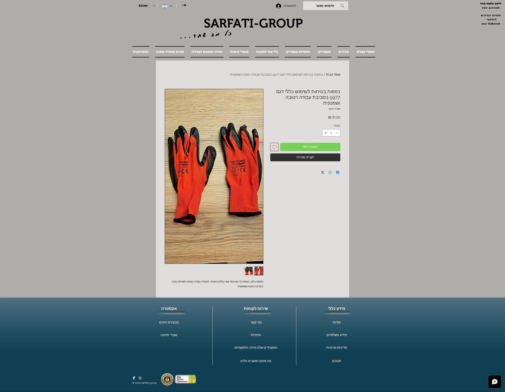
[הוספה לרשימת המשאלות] (274, 147)
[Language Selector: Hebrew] (167, 6)
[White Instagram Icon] (140, 378)
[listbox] (147, 6)
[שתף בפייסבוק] (337, 172)
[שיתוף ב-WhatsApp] (330, 172)
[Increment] (325, 132)
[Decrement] (337, 132)
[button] (147, 6)
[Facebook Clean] (134, 378)
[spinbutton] (331, 132)
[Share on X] (322, 172)
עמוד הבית (333, 74)
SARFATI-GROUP (253, 23)
